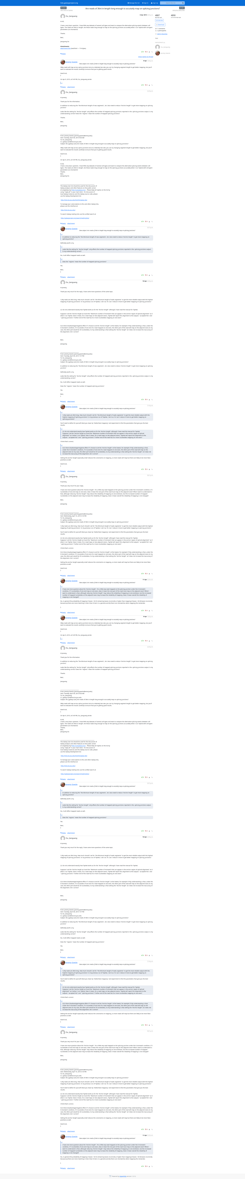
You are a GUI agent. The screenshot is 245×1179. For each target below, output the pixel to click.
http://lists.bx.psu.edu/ (68, 210)
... (61, 83)
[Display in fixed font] (149, 52)
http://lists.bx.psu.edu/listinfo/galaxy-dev (74, 200)
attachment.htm (65, 48)
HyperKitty (123, 1176)
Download (160, 25)
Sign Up (155, 3)
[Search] (183, 3)
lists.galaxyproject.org (69, 3)
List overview (159, 20)
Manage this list (134, 3)
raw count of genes (66, 10)
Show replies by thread (145, 57)
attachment (71, 87)
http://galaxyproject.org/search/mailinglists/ (75, 218)
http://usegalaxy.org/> (79, 190)
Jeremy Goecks (71, 62)
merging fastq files (179, 10)
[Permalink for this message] (152, 52)
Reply (64, 54)
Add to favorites (162, 34)
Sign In (145, 3)
